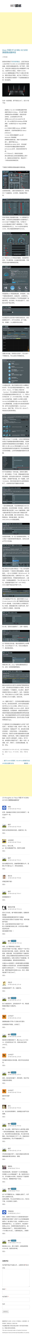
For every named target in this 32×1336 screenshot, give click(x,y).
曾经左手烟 (11, 907)
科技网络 (25, 749)
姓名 (4, 1289)
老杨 (9, 807)
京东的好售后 (16, 61)
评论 (3, 1268)
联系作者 (15, 1323)
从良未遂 (11, 840)
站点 (3, 1304)
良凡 (9, 1106)
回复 (3, 817)
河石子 (10, 982)
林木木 (10, 876)
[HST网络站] (16, 6)
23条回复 (4, 57)
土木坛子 (11, 1016)
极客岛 (10, 1166)
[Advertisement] (16, 28)
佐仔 (9, 825)
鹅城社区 (9, 1323)
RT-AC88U (16, 752)
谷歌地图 (24, 1321)
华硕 (25, 752)
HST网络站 (18, 1321)
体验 (21, 752)
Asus (10, 752)
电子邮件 (5, 1296)
